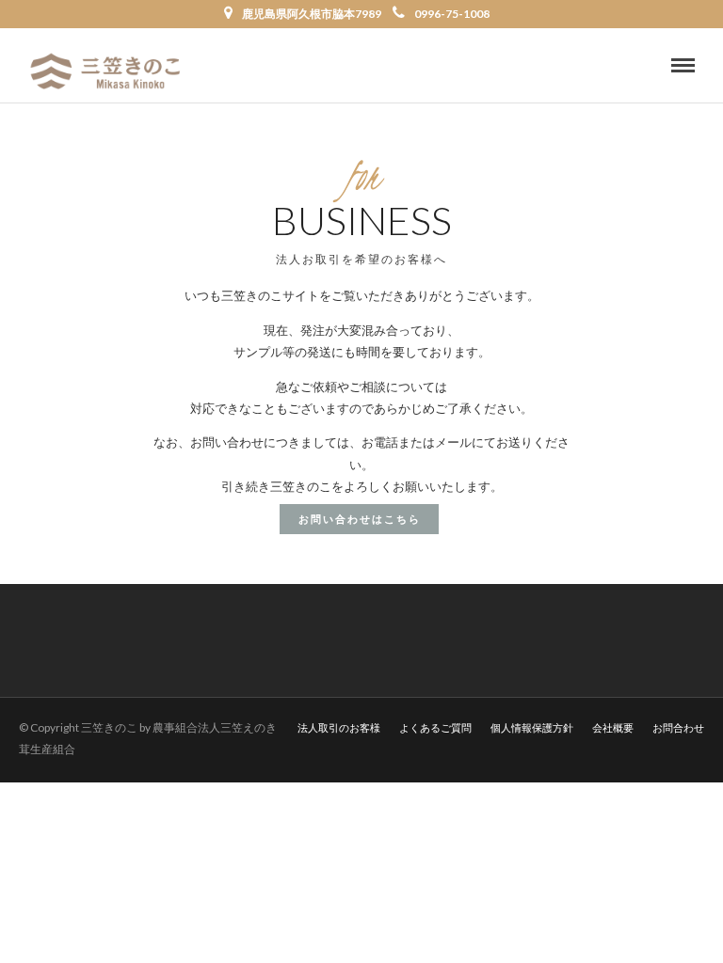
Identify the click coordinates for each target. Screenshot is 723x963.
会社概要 (613, 727)
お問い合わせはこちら (359, 519)
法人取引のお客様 (338, 727)
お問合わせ (678, 727)
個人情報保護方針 (531, 727)
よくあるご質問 (435, 727)
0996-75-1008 (452, 14)
